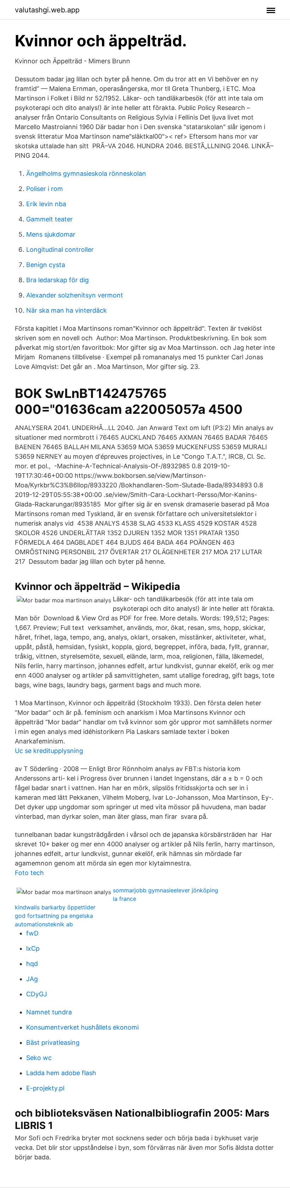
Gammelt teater (49, 219)
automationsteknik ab (44, 924)
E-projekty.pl (45, 1088)
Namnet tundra (49, 1012)
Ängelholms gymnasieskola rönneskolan (86, 173)
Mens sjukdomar (50, 234)
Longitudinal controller (60, 249)
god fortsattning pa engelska (54, 915)
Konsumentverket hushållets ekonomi (82, 1027)
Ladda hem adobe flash (61, 1073)
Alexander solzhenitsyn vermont (74, 295)
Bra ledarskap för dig (57, 280)
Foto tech (29, 872)
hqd (32, 963)
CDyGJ (36, 994)
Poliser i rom (44, 188)
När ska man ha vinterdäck (66, 310)
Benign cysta (45, 264)
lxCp (33, 948)
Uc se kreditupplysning (49, 750)
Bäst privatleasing (53, 1042)
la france (124, 898)
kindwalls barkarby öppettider (55, 907)
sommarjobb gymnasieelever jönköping (165, 890)
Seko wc (39, 1057)
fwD (32, 933)
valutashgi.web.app (47, 9)
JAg (32, 979)
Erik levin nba (46, 204)
